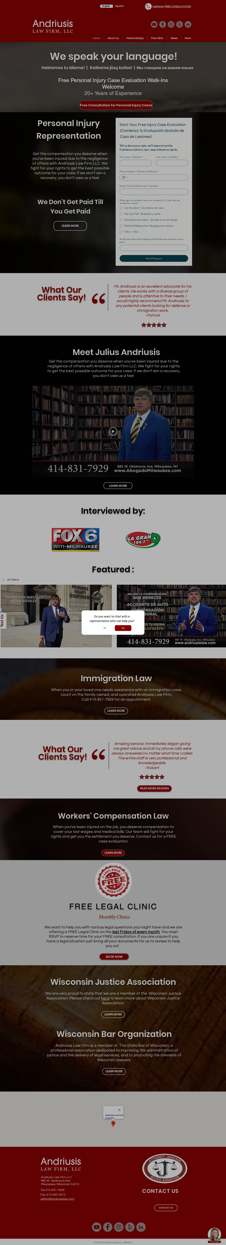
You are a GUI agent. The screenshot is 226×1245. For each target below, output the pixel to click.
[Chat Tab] (113, 622)
